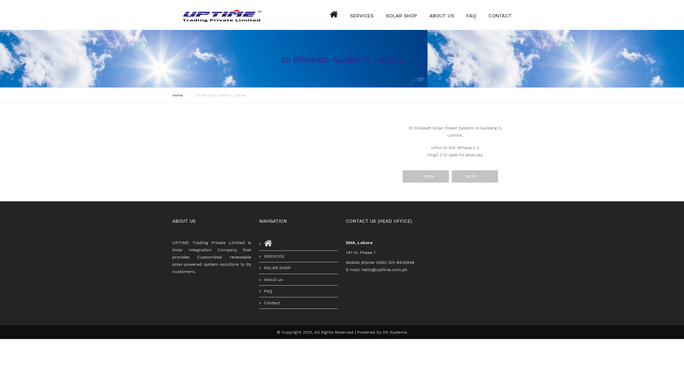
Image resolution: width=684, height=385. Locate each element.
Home (177, 95)
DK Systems (395, 332)
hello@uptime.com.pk (384, 269)
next (473, 176)
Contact (500, 15)
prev (427, 176)
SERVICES (362, 15)
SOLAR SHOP (401, 15)
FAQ (471, 15)
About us (441, 15)
